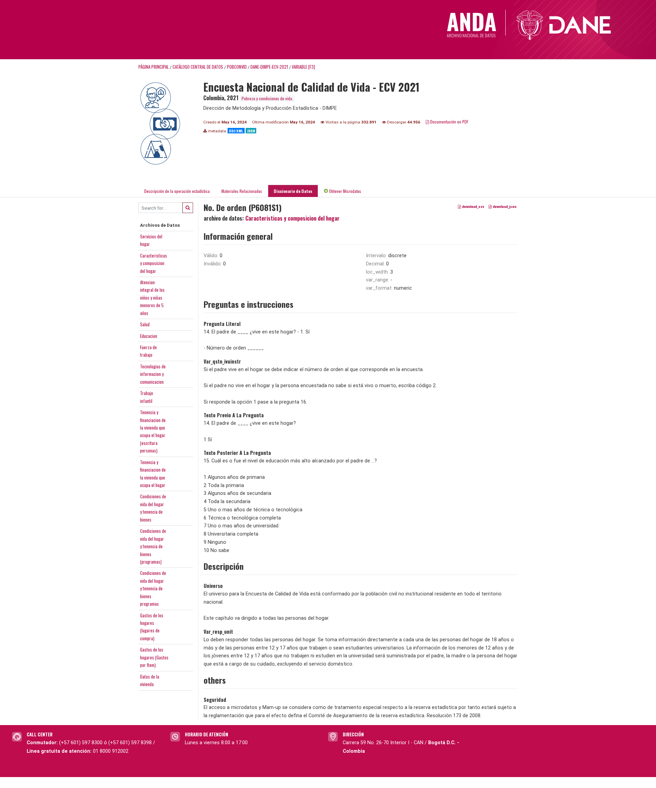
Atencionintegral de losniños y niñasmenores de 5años (152, 297)
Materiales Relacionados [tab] (241, 191)
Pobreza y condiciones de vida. (267, 98)
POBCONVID (237, 67)
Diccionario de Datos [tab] (293, 191)
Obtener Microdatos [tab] (344, 191)
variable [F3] (303, 67)
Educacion (148, 335)
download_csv (472, 206)
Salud (145, 324)
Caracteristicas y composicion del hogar (292, 218)
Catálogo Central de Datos (198, 67)
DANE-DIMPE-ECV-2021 (269, 67)
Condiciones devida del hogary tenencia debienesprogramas (153, 588)
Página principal (153, 67)
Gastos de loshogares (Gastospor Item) (154, 657)
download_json (504, 206)
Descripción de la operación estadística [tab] (177, 191)
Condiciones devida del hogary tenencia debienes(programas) (153, 546)
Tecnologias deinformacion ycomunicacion (153, 374)
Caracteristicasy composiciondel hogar (153, 263)
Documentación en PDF (448, 121)
